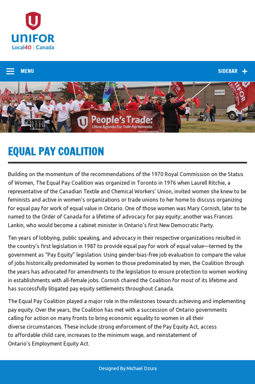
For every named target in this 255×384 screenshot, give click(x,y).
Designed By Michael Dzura (128, 368)
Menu (27, 71)
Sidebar (227, 71)
